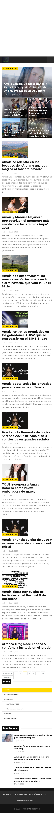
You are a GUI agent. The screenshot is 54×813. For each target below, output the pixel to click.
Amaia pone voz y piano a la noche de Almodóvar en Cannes (31, 758)
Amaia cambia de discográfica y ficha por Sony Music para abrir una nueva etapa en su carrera (25, 87)
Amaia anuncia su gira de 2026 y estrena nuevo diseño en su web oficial (27, 543)
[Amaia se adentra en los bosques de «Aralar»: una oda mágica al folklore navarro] (15, 149)
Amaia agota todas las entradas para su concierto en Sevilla (26, 385)
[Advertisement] (27, 28)
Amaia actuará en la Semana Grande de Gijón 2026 (14, 132)
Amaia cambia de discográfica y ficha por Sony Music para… (33, 736)
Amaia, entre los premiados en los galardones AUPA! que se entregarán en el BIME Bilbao (25, 335)
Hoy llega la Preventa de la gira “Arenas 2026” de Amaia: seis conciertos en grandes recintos (26, 436)
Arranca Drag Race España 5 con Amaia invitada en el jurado (26, 645)
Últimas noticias (10, 69)
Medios (8, 714)
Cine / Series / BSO (12, 704)
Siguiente (7, 677)
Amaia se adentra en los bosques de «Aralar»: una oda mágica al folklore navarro (24, 165)
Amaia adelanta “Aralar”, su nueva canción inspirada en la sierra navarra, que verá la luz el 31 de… (26, 281)
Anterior (8, 673)
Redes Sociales (11, 718)
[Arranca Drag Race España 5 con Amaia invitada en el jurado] (15, 631)
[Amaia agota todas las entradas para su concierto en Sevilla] (15, 371)
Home (8, 690)
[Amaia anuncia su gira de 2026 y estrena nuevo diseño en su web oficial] (15, 527)
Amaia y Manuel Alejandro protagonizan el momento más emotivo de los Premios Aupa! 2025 (25, 222)
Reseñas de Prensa (12, 695)
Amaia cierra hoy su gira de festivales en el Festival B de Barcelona (24, 595)
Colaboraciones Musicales (15, 709)
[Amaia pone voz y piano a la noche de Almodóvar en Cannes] (7, 760)
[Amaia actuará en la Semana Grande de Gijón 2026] (14, 128)
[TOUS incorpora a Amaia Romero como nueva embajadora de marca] (15, 472)
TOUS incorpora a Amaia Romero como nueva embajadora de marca (20, 488)
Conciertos (9, 699)
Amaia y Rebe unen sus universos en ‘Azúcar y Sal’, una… (14, 112)
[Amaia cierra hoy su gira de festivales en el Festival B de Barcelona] (15, 579)
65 (43, 673)
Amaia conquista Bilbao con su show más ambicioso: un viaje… (32, 779)
